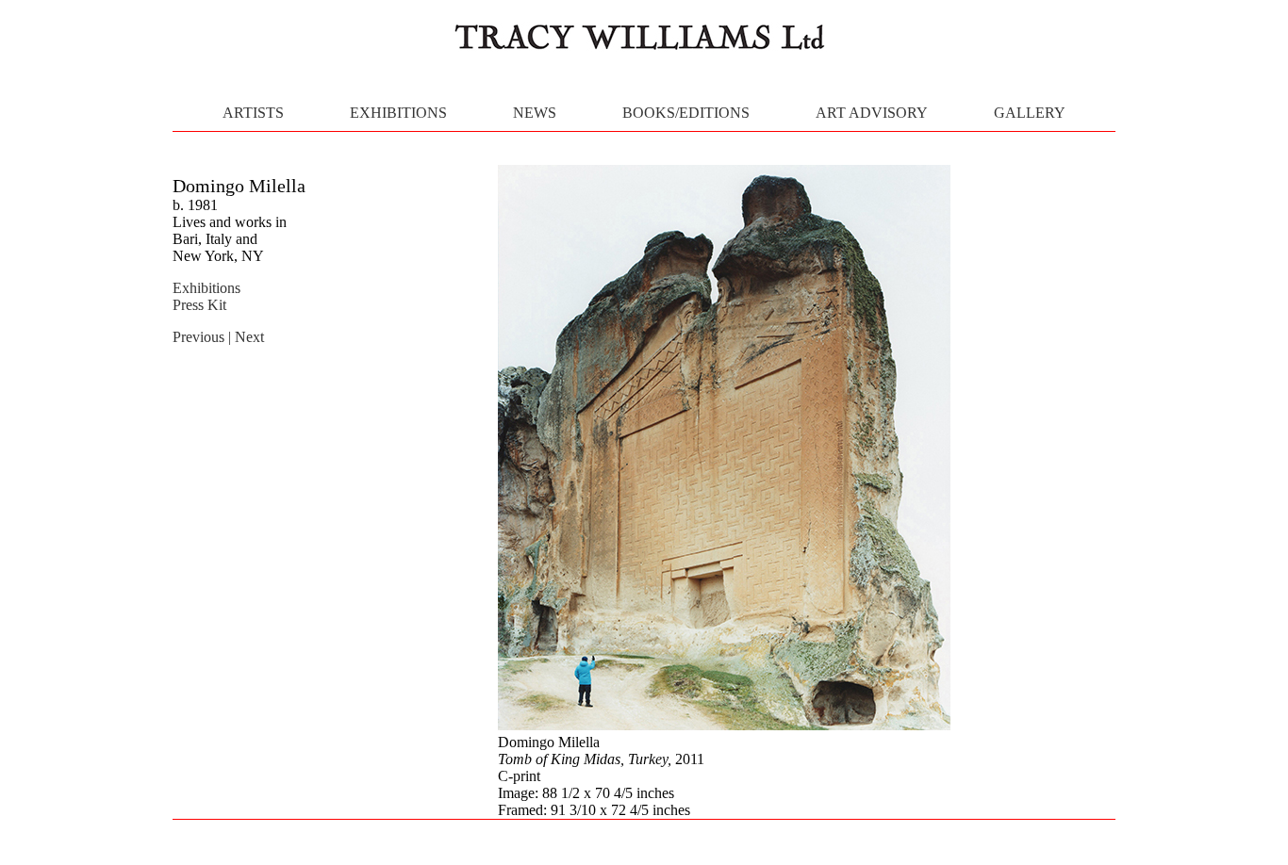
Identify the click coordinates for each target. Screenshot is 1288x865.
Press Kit (199, 305)
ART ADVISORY (872, 113)
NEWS (534, 113)
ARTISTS (253, 113)
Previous (200, 337)
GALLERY (1029, 113)
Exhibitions (206, 288)
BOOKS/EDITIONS (686, 113)
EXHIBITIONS (398, 113)
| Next (246, 337)
